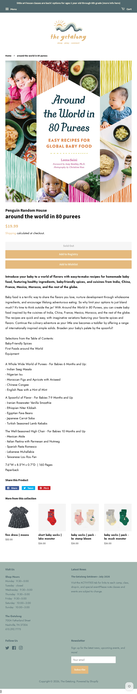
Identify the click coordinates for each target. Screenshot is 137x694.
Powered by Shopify (87, 681)
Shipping (10, 233)
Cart (129, 9)
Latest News (78, 569)
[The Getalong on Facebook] (14, 648)
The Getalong (68, 681)
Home (8, 55)
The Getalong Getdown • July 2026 (90, 577)
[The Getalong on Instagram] (21, 648)
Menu (13, 9)
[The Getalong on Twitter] (7, 648)
